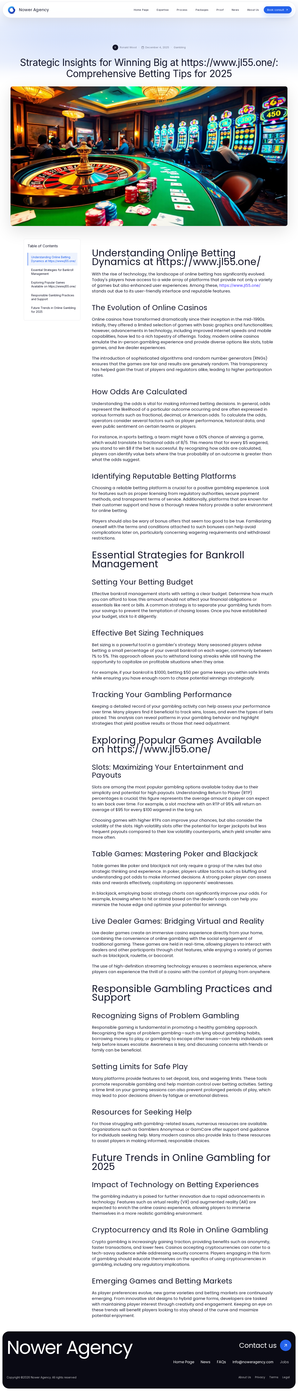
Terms (273, 1377)
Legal (286, 1377)
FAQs (221, 1361)
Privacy (260, 1377)
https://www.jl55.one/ (239, 285)
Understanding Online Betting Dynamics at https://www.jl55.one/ (53, 259)
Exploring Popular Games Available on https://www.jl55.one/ (53, 284)
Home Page (183, 1361)
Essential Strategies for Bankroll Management (52, 271)
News (205, 1361)
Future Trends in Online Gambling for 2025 (53, 309)
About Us (244, 1377)
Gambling (180, 47)
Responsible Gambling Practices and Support (52, 297)
